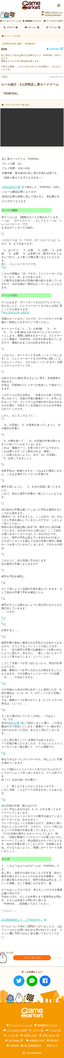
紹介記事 (14, 722)
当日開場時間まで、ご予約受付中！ (22, 919)
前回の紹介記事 (11, 187)
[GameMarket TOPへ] (31, 1013)
